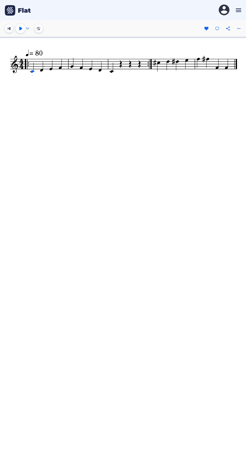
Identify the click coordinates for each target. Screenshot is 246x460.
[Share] (228, 28)
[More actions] (238, 28)
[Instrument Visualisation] (38, 28)
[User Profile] (224, 10)
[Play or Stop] (20, 28)
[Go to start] (9, 28)
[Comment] (217, 28)
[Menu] (237, 10)
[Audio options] (27, 28)
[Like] (206, 28)
